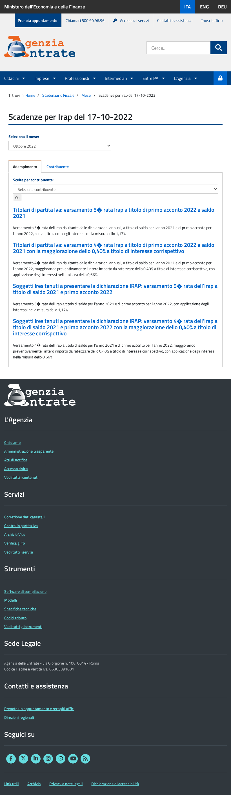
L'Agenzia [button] (183, 78)
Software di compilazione (25, 591)
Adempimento (25, 167)
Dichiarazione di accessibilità (115, 784)
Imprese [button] (42, 78)
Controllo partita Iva (21, 526)
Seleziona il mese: (23, 136)
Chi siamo (12, 442)
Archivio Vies (14, 534)
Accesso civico (16, 468)
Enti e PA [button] (151, 78)
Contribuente (57, 167)
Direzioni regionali (19, 717)
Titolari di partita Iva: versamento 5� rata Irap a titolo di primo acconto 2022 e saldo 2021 (113, 212)
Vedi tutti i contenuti (21, 477)
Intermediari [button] (116, 78)
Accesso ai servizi (134, 20)
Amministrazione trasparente (29, 451)
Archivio (34, 784)
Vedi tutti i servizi (18, 552)
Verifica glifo (14, 543)
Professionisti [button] (77, 78)
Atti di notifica (15, 460)
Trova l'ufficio (212, 20)
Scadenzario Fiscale (58, 95)
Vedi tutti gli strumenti (23, 626)
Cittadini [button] (11, 78)
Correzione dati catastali (24, 517)
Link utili (11, 784)
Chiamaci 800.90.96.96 (85, 20)
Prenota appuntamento (37, 20)
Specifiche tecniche (20, 609)
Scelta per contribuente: (33, 180)
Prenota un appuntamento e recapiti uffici (39, 709)
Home (30, 95)
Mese (86, 95)
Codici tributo (15, 618)
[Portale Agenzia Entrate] (39, 47)
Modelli (10, 600)
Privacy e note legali (66, 784)
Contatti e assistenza (174, 20)
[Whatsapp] (60, 759)
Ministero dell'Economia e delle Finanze (44, 6)
